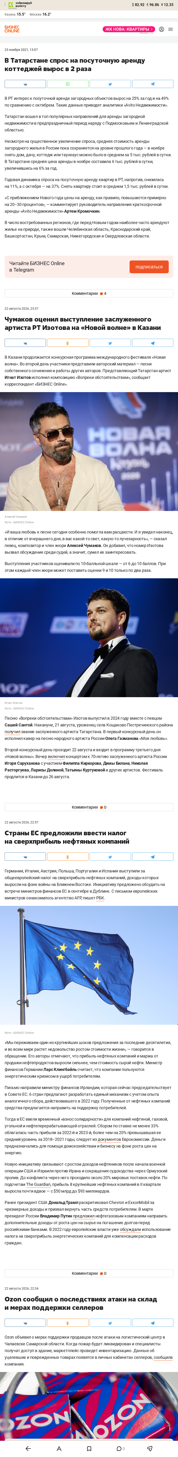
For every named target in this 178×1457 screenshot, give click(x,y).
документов (109, 1139)
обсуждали (130, 1229)
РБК (100, 897)
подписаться (149, 266)
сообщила (163, 1357)
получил (12, 731)
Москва (35, 14)
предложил (84, 1215)
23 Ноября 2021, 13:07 (21, 50)
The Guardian (38, 1184)
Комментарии (89, 293)
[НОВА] (127, 29)
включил (56, 756)
